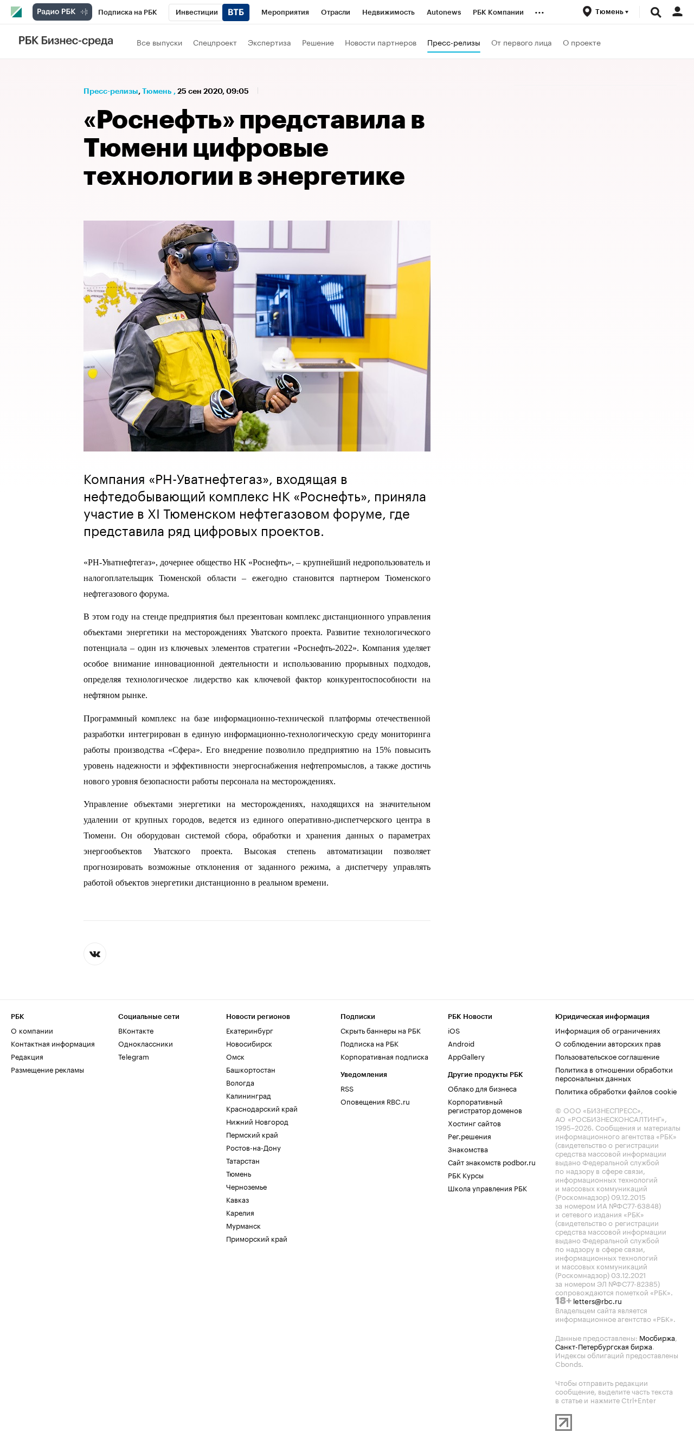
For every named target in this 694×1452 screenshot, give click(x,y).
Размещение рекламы (47, 1068)
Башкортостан (250, 1068)
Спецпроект (215, 42)
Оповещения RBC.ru (375, 1100)
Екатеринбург (249, 1029)
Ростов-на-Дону (253, 1146)
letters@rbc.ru (597, 1300)
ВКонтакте (135, 1029)
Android (461, 1042)
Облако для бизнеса (482, 1087)
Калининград (248, 1094)
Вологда (240, 1081)
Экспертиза (269, 42)
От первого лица (521, 42)
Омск (235, 1055)
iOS (454, 1029)
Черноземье (246, 1185)
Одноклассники (145, 1042)
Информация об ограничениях (607, 1029)
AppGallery (466, 1055)
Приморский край (256, 1237)
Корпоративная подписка (384, 1055)
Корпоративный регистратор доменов (485, 1105)
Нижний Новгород (257, 1120)
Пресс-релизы (453, 42)
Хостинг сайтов (474, 1122)
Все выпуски (159, 42)
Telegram (133, 1055)
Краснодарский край (262, 1107)
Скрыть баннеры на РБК (380, 1029)
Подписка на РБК (369, 1042)
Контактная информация (53, 1042)
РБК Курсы (466, 1174)
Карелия (240, 1211)
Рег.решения (469, 1135)
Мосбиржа (657, 1337)
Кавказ (237, 1198)
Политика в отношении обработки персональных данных (614, 1073)
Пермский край (252, 1133)
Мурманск (243, 1224)
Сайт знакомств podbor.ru (492, 1161)
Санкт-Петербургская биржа (603, 1345)
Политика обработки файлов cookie (616, 1090)
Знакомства (468, 1148)
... (539, 10)
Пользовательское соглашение (607, 1055)
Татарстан (243, 1159)
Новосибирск (249, 1042)
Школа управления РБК (487, 1187)
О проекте (582, 42)
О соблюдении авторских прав (608, 1042)
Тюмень (156, 91)
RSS (347, 1087)
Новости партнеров (380, 42)
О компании (32, 1029)
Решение (318, 42)
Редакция (27, 1055)
